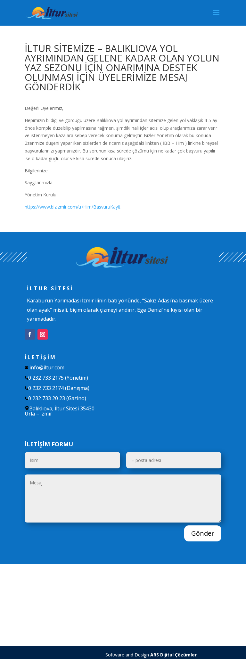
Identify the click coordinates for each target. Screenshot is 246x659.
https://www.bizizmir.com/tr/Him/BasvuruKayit (72, 207)
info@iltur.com (46, 367)
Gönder (202, 533)
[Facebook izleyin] (30, 334)
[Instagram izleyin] (42, 334)
